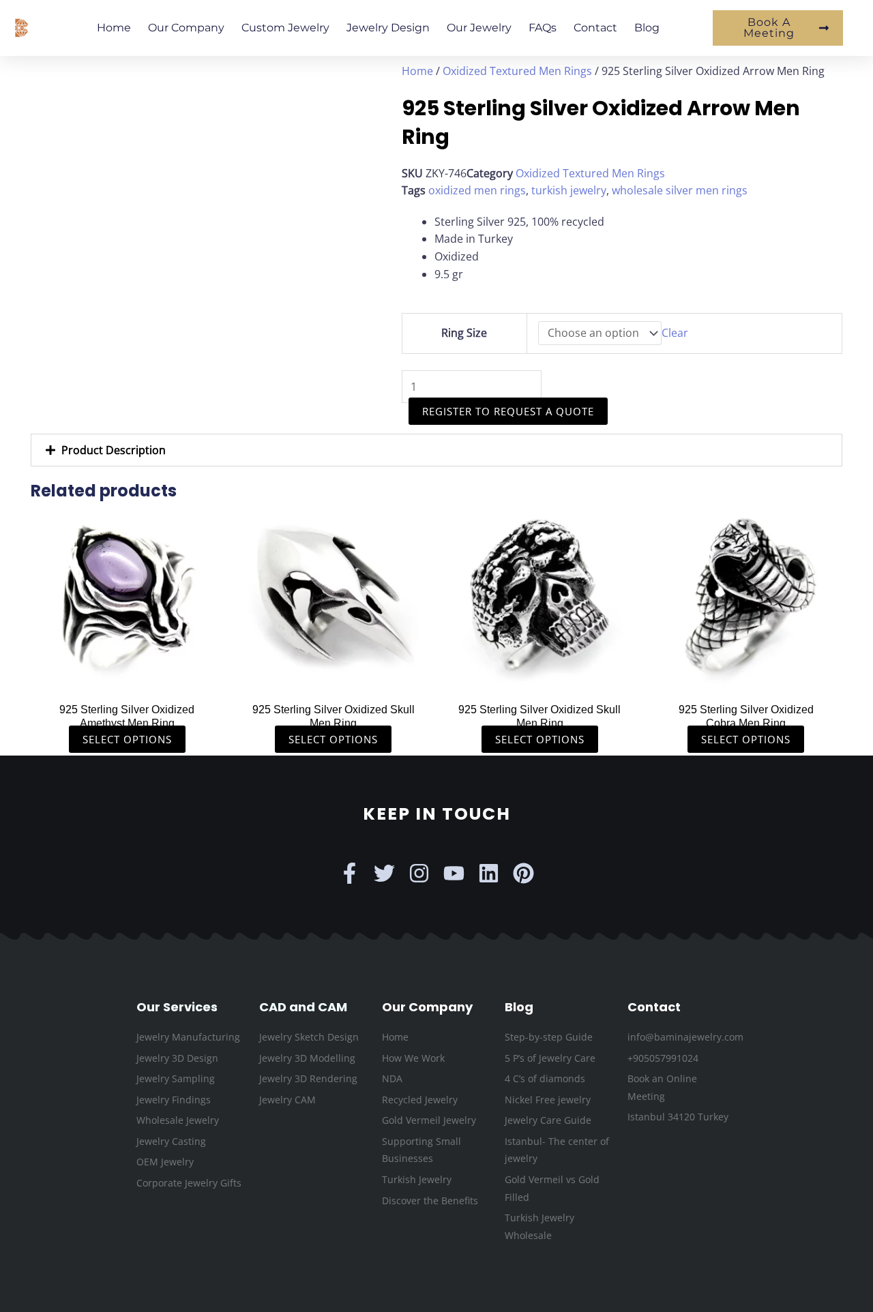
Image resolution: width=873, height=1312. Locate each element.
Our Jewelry (479, 27)
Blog (647, 27)
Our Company (186, 27)
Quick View (127, 680)
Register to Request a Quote (508, 411)
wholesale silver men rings (680, 190)
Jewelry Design (388, 27)
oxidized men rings (477, 190)
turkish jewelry (568, 190)
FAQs (543, 27)
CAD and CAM (303, 1006)
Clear (675, 332)
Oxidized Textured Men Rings (517, 70)
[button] (436, 450)
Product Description (113, 450)
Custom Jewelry (285, 27)
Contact (595, 27)
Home (114, 27)
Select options (127, 739)
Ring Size (464, 332)
